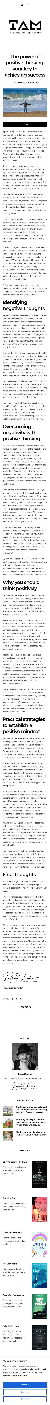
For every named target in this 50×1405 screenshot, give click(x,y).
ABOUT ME (25, 1039)
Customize (25, 1392)
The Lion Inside (10, 1263)
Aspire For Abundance (13, 1295)
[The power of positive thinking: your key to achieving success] (25, 102)
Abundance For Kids (12, 1232)
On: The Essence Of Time (15, 1162)
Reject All (25, 1399)
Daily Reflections (10, 1326)
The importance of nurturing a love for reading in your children (31, 1133)
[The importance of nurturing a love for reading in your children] (8, 1136)
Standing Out (9, 1198)
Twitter (16, 999)
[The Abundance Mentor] (25, 27)
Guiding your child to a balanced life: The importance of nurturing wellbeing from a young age (31, 1109)
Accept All (25, 1385)
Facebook (12, 999)
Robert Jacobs (25, 1074)
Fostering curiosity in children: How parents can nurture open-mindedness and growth (31, 1122)
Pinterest (20, 999)
